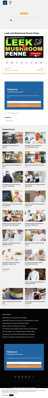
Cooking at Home (24, 13)
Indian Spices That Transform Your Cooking (14, 317)
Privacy (28, 387)
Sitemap (33, 387)
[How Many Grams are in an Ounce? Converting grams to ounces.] (35, 138)
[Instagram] (11, 113)
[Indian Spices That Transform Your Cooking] (12, 138)
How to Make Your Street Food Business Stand (15, 323)
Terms (18, 387)
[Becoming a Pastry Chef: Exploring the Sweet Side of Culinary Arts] (35, 216)
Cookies (23, 387)
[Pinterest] (16, 62)
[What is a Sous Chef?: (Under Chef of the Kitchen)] (35, 235)
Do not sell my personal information (10, 392)
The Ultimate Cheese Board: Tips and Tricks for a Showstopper (19, 328)
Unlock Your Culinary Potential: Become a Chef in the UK (18, 337)
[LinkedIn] (21, 62)
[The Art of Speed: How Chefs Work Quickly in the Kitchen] (35, 294)
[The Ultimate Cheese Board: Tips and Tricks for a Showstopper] (12, 177)
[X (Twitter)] (12, 62)
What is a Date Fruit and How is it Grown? (34, 165)
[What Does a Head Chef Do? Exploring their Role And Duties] (12, 235)
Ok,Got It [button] (11, 395)
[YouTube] (14, 113)
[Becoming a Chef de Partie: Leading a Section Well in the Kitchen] (35, 255)
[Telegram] (31, 62)
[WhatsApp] (36, 62)
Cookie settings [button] (5, 395)
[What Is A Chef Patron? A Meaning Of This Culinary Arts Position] (35, 274)
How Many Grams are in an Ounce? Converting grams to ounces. (20, 320)
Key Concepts (5, 269)
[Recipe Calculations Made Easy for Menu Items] (12, 294)
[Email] (41, 62)
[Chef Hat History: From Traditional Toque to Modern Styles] (35, 177)
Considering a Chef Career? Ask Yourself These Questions (18, 334)
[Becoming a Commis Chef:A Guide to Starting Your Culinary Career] (12, 255)
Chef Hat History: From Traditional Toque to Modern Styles (18, 331)
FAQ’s (14, 387)
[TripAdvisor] (19, 113)
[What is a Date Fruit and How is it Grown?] (35, 157)
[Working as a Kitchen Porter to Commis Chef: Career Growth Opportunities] (12, 216)
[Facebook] (7, 62)
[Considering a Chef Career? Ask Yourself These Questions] (12, 196)
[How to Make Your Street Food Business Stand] (12, 157)
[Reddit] (26, 62)
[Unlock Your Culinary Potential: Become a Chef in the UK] (35, 196)
